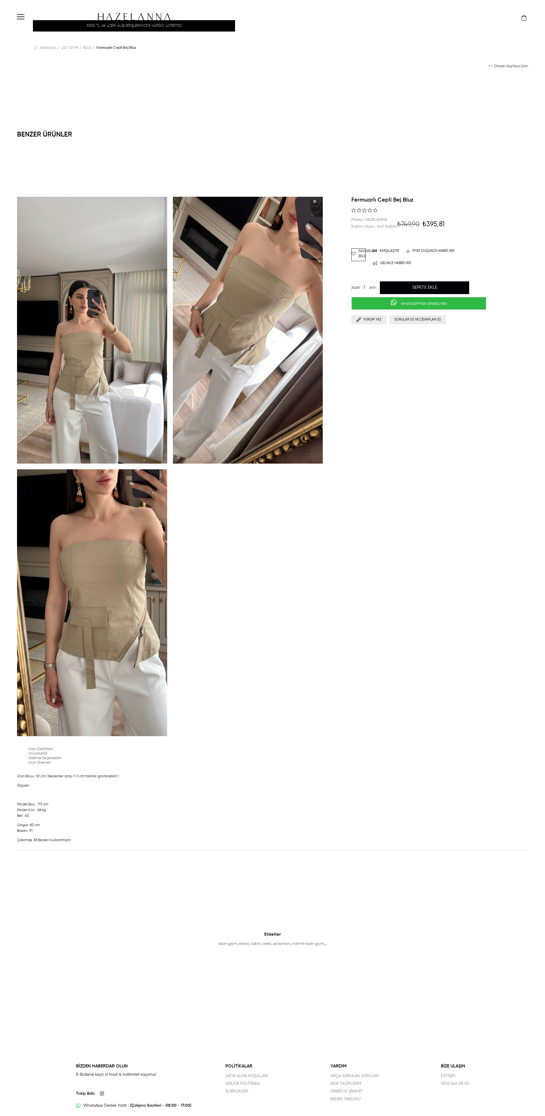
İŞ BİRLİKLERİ (236, 1091)
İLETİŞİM (448, 1076)
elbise (244, 944)
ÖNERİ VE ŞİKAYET (346, 1091)
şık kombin (281, 944)
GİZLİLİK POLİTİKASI (242, 1084)
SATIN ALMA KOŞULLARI (246, 1076)
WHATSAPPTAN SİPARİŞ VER (423, 304)
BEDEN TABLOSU (345, 1099)
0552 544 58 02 (455, 1084)
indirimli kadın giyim (308, 944)
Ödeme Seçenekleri (45, 758)
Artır (372, 288)
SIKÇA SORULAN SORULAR (354, 1076)
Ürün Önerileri (39, 763)
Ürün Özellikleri (40, 749)
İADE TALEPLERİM (345, 1084)
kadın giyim (228, 944)
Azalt (355, 288)
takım (255, 944)
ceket (266, 944)
